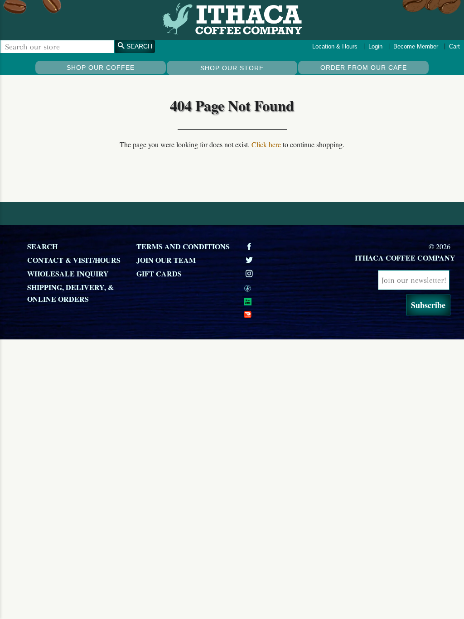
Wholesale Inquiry (68, 273)
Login (375, 46)
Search (42, 246)
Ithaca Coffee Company (405, 257)
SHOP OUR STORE (232, 68)
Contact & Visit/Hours (74, 260)
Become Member (415, 46)
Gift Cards (159, 273)
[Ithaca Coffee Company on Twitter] (250, 260)
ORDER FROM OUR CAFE (363, 67)
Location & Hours (335, 46)
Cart (454, 46)
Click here (266, 144)
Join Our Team (166, 260)
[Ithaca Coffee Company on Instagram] (250, 273)
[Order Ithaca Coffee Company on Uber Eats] (293, 300)
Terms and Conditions (183, 246)
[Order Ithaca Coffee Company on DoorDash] (293, 313)
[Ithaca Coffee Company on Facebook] (250, 246)
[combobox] (57, 46)
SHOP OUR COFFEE (101, 67)
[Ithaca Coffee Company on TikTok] (293, 287)
